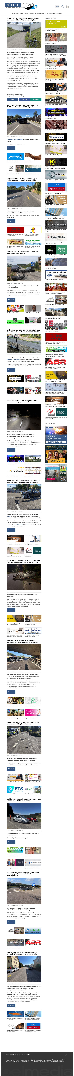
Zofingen (51, 13)
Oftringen (31, 13)
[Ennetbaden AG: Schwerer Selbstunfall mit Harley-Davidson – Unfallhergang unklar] (24, 194)
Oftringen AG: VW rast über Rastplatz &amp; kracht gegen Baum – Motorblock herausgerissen (23, 873)
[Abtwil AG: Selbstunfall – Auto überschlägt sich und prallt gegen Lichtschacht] (24, 417)
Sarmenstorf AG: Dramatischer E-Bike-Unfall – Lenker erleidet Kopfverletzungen (24, 723)
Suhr (42, 13)
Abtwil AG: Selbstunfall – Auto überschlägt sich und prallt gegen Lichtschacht (22, 401)
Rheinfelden (38, 13)
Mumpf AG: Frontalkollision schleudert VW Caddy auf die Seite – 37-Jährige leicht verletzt (24, 106)
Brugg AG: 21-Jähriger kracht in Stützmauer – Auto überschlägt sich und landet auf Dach (23, 561)
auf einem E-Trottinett (13, 359)
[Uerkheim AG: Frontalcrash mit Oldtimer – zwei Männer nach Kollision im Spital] (24, 816)
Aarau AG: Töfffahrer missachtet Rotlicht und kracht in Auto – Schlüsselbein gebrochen (23, 481)
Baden (17, 13)
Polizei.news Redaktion (18, 49)
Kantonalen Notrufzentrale (21, 524)
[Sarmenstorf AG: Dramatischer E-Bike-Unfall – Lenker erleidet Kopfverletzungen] (24, 740)
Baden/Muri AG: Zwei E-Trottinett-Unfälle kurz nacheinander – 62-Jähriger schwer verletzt (23, 331)
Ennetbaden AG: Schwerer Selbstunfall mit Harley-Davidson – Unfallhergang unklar (22, 179)
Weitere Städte (58, 13)
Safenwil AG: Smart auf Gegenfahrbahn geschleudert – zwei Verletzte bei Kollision (22, 641)
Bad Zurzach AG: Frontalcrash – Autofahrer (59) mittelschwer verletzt (22, 252)
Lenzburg (26, 13)
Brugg (21, 13)
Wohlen (46, 13)
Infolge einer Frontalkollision (15, 139)
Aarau (13, 13)
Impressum (9, 1054)
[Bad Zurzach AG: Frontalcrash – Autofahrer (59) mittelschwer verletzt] (24, 268)
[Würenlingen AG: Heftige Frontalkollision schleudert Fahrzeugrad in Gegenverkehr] (24, 969)
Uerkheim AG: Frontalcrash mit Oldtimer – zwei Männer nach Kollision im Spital (24, 800)
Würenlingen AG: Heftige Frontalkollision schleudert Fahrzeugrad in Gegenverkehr (22, 953)
